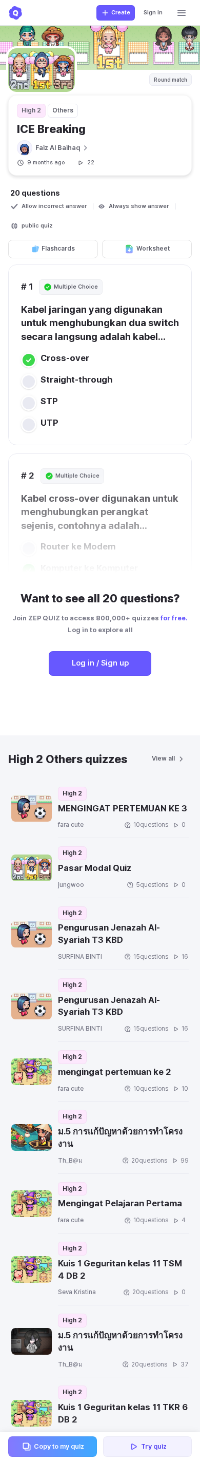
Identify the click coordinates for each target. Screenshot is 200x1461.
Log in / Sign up (100, 663)
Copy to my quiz (59, 1446)
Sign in (153, 12)
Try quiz (154, 1446)
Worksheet (153, 248)
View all (163, 758)
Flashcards (58, 248)
